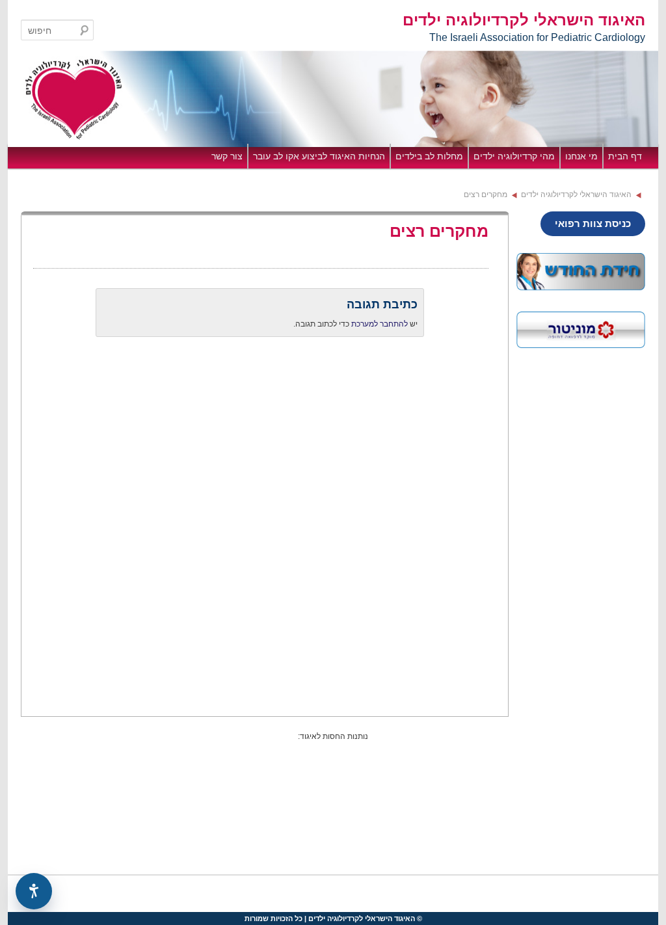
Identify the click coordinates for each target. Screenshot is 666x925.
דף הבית (625, 156)
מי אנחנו (581, 156)
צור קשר (227, 156)
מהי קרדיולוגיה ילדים (514, 156)
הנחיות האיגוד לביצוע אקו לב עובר (319, 156)
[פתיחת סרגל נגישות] (34, 891)
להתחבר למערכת (379, 323)
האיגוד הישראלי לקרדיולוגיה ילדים (524, 20)
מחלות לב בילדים (429, 156)
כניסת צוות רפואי (593, 223)
